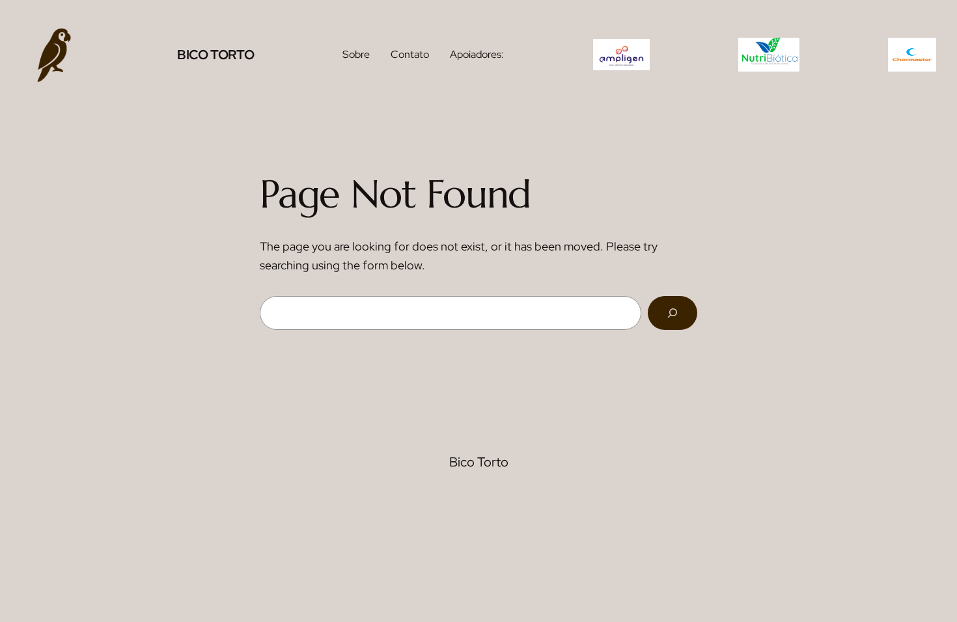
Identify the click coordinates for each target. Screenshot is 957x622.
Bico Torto (215, 54)
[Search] (672, 313)
